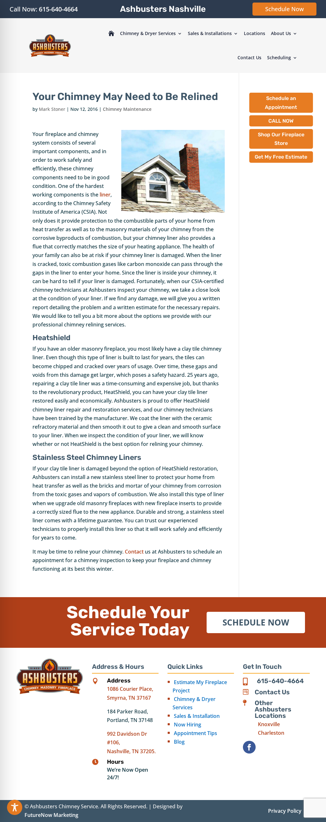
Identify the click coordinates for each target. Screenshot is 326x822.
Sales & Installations (210, 33)
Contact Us (249, 57)
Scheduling (279, 57)
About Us (281, 33)
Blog (179, 741)
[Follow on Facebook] (249, 747)
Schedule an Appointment (281, 102)
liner (105, 194)
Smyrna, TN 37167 (129, 697)
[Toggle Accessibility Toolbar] (14, 807)
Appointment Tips (195, 733)
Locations (254, 33)
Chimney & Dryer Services (148, 33)
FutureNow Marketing (51, 814)
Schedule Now (284, 9)
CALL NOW (281, 121)
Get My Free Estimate (281, 157)
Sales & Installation (197, 715)
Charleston (271, 732)
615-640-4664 (58, 9)
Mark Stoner (52, 109)
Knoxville (269, 724)
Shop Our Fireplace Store (281, 139)
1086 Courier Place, (130, 688)
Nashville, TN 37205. (131, 751)
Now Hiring (187, 724)
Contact (134, 551)
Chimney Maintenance (127, 109)
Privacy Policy (284, 810)
